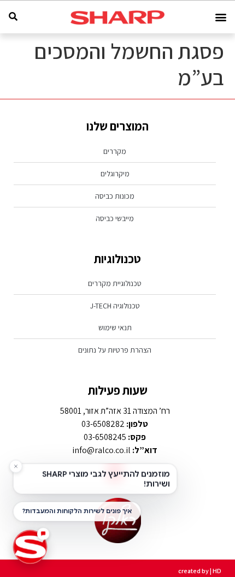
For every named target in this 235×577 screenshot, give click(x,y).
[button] (221, 17)
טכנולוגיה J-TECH (115, 306)
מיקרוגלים (115, 174)
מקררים (114, 151)
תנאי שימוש (115, 327)
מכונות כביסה (114, 196)
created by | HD (199, 571)
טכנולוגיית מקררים (115, 283)
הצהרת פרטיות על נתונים (114, 350)
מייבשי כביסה (115, 218)
